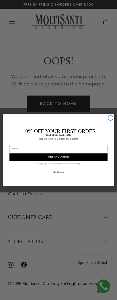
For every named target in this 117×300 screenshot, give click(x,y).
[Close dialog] (110, 117)
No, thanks (58, 172)
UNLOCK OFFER (58, 157)
